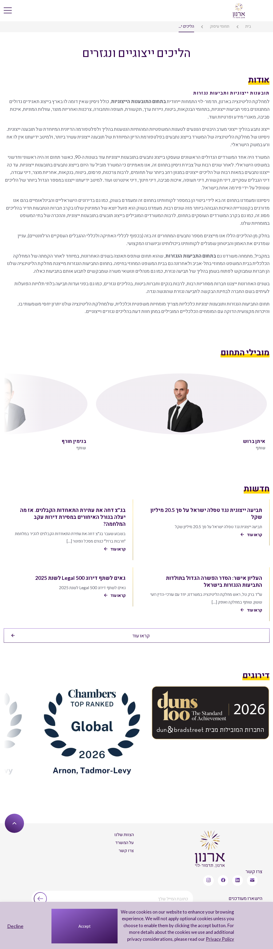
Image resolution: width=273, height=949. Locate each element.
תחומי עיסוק (219, 26)
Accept (84, 926)
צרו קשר (126, 850)
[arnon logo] (239, 10)
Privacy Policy (220, 939)
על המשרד (124, 842)
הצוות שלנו (124, 834)
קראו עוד (141, 635)
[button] (10, 409)
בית (248, 26)
